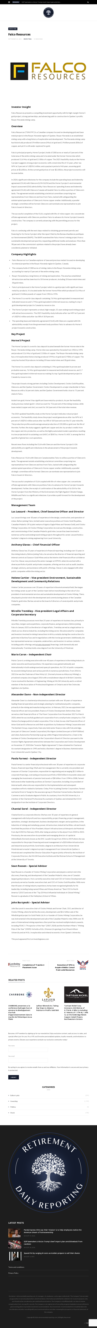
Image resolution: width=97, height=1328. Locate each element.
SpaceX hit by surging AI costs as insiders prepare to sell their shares (52, 1253)
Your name (11, 1046)
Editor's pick (14, 1095)
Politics (13, 1107)
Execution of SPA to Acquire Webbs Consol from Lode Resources (65, 967)
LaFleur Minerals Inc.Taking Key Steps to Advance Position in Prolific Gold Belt (47, 1008)
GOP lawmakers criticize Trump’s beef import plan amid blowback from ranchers (42, 2)
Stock (12, 1113)
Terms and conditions (16, 1267)
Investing (13, 29)
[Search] (88, 2)
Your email (11, 1056)
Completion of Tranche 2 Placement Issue (33, 966)
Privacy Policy (13, 1273)
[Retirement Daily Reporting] (48, 12)
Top (87, 1323)
